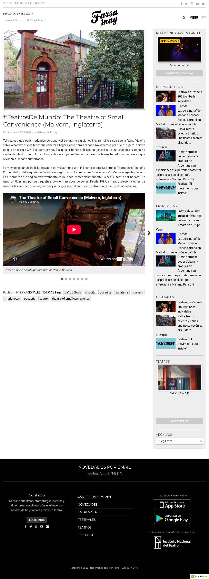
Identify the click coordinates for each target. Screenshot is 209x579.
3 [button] (70, 279)
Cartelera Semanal (95, 497)
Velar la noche (174, 65)
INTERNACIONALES (28, 292)
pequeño (30, 298)
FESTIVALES (87, 520)
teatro (44, 298)
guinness (105, 292)
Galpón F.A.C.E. (179, 393)
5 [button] (78, 279)
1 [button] (62, 279)
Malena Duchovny (47, 132)
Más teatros (179, 421)
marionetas (12, 298)
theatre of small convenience (71, 298)
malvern (137, 292)
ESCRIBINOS (36, 519)
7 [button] (86, 279)
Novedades (88, 504)
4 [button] (74, 279)
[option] (74, 233)
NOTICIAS (48, 292)
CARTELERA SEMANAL (179, 73)
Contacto (86, 535)
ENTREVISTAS (88, 512)
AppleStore (14, 20)
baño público (73, 292)
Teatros (85, 527)
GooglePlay (36, 20)
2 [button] (66, 279)
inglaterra (122, 292)
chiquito (90, 292)
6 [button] (82, 279)
